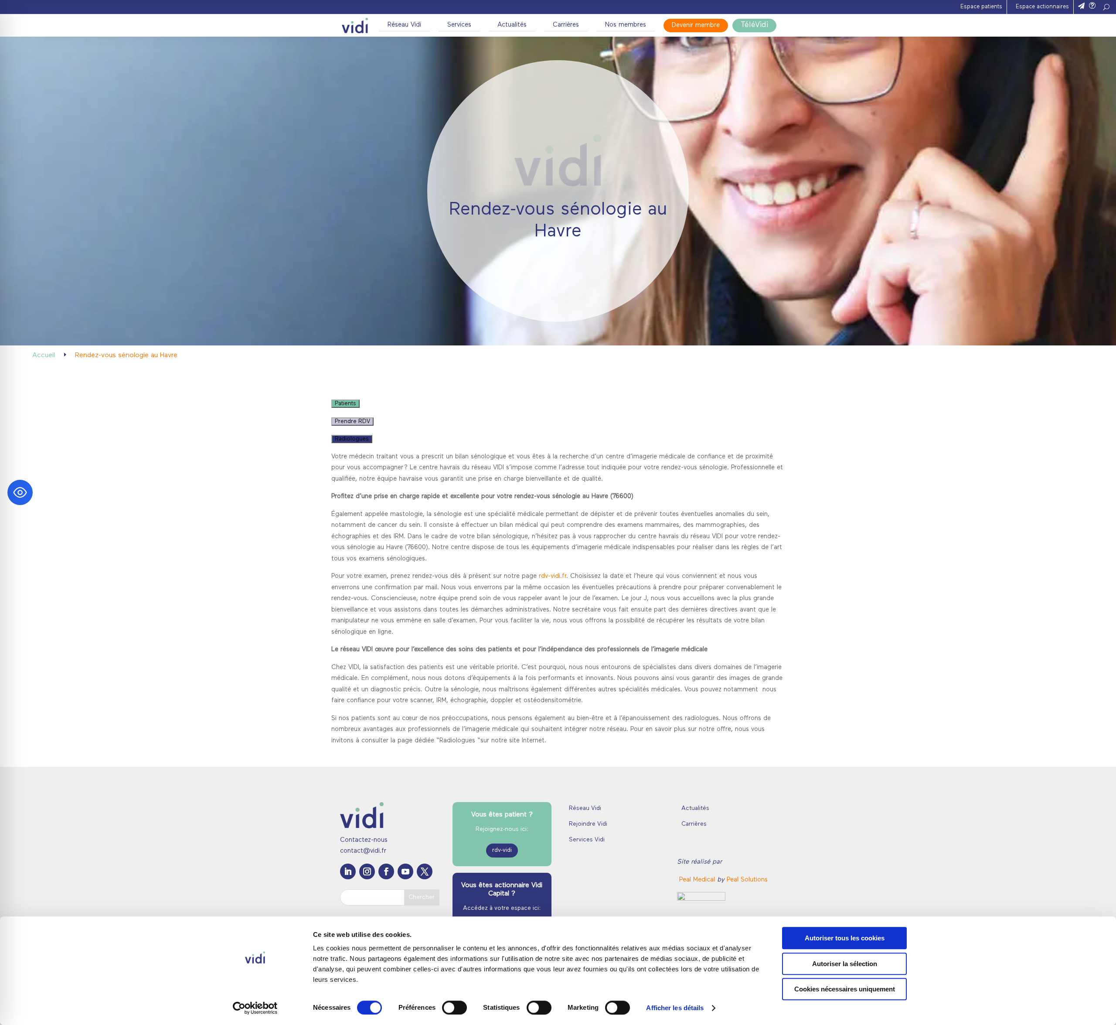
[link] (698, 880)
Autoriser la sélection (844, 963)
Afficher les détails (675, 1007)
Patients (345, 404)
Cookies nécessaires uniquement (844, 989)
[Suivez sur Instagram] (367, 871)
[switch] (454, 1008)
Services (459, 25)
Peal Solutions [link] (747, 880)
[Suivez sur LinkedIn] (348, 871)
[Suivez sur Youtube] (405, 871)
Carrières (566, 25)
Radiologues (352, 439)
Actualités (512, 25)
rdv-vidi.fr (552, 576)
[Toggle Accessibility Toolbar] (20, 492)
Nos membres (625, 25)
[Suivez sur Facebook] (386, 871)
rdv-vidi (502, 850)
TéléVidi (754, 25)
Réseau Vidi (404, 25)
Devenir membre (696, 25)
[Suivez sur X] (424, 871)
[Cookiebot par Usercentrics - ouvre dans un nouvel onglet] (255, 1008)
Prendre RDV (352, 421)
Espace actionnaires (1042, 7)
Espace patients (981, 7)
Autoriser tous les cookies (845, 938)
